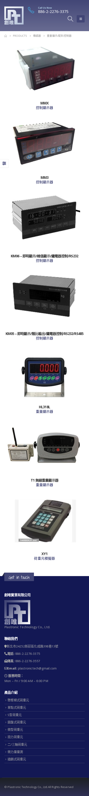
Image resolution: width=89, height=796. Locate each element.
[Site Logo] (14, 15)
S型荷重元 (15, 715)
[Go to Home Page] (5, 36)
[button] (70, 19)
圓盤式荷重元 (17, 722)
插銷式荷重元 (17, 759)
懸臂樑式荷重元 (18, 700)
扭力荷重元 (15, 737)
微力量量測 (15, 752)
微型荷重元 (15, 729)
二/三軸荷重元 (17, 744)
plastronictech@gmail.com (37, 668)
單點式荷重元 (17, 707)
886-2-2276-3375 (53, 11)
